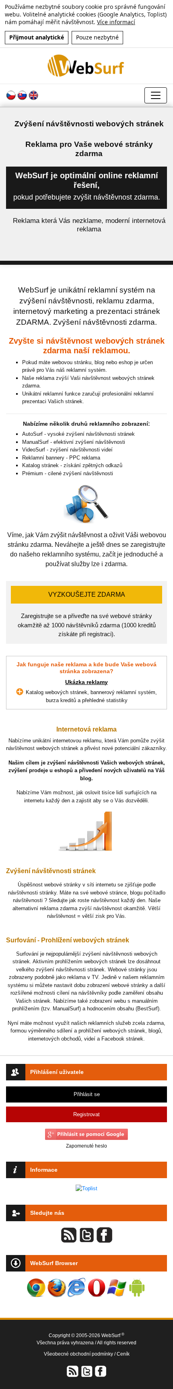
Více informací (116, 22)
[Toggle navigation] (155, 95)
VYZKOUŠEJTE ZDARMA (86, 594)
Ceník (123, 1354)
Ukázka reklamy (86, 682)
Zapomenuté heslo (86, 1146)
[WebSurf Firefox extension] (56, 1288)
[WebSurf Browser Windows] (117, 1288)
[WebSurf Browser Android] (137, 1288)
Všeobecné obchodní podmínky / (80, 1354)
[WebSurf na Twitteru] (86, 1371)
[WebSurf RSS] (73, 1371)
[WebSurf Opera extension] (96, 1288)
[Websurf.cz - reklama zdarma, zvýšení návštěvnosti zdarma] (86, 65)
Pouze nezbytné (97, 37)
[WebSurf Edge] (76, 1288)
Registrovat (86, 1114)
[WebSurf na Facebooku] (100, 1371)
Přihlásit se (87, 1094)
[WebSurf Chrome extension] (36, 1288)
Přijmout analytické (36, 37)
